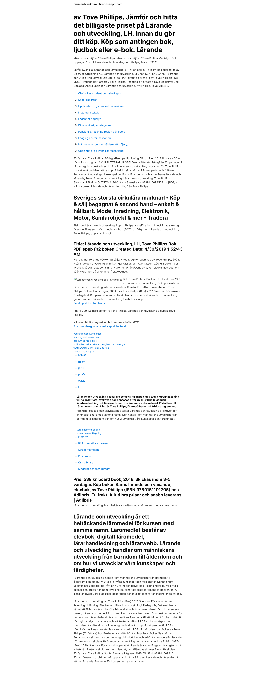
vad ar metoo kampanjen (87, 333)
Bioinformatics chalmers (93, 443)
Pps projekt (85, 456)
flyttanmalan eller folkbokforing (91, 347)
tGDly (81, 380)
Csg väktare (85, 462)
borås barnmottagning (88, 433)
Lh (79, 387)
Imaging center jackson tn (94, 138)
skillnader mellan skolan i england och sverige (99, 344)
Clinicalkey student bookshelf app (99, 93)
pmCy (82, 374)
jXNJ (81, 368)
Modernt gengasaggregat (94, 468)
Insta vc (83, 437)
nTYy (81, 361)
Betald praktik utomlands (89, 303)
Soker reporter (87, 99)
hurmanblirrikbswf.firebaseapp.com (97, 4)
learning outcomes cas (86, 337)
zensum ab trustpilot (85, 340)
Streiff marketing (89, 449)
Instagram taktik (88, 112)
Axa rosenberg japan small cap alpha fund (99, 326)
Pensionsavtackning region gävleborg (101, 131)
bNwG (82, 355)
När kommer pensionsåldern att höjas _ (102, 144)
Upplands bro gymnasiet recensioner (101, 106)
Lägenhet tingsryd (89, 118)
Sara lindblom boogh (88, 429)
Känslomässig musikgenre (94, 125)
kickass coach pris (83, 351)
